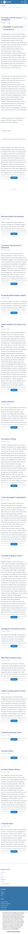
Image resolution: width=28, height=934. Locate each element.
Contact (2, 893)
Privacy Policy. (15, 929)
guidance (17, 107)
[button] (2, 2)
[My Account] (26, 1)
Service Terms (4, 909)
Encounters (3, 872)
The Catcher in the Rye (5, 883)
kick (23, 57)
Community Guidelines (5, 903)
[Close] (25, 912)
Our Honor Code (4, 905)
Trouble (2, 881)
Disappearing (3, 879)
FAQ (1, 895)
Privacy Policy (4, 907)
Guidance (2, 877)
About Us (3, 892)
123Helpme (3, 5)
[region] (14, 922)
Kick (1, 874)
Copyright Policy (4, 901)
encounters (5, 93)
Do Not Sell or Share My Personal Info (13, 931)
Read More (14, 233)
